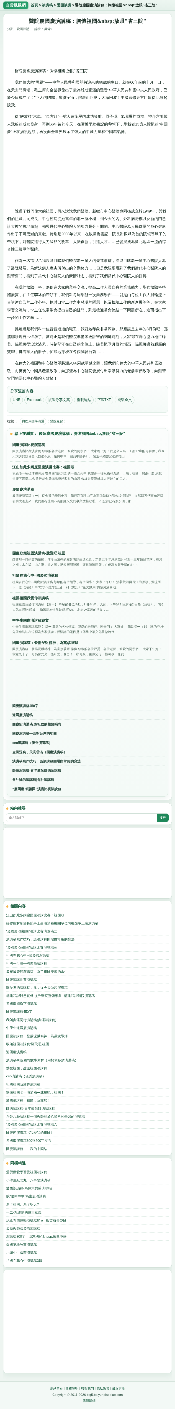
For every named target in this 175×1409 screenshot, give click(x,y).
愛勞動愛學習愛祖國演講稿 (26, 1172)
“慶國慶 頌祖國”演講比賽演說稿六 (31, 1124)
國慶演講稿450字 (25, 706)
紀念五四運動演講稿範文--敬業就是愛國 (36, 1220)
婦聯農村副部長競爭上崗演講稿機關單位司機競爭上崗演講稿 (52, 923)
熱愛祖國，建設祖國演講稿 (26, 1068)
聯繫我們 (87, 1388)
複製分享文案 (59, 400)
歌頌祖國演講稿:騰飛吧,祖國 (27, 1044)
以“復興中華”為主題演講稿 (26, 1196)
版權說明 (72, 1388)
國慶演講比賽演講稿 (21, 979)
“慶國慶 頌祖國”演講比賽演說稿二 (31, 931)
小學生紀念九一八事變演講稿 (28, 1180)
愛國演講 (64, 5)
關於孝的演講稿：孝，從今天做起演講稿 (37, 987)
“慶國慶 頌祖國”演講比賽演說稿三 (31, 947)
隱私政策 (103, 1388)
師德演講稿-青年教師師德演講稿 (36, 770)
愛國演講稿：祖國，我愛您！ (28, 1100)
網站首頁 (56, 1388)
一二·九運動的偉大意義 (23, 1212)
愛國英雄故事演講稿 (21, 1245)
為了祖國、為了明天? (22, 1204)
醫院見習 (56, 421)
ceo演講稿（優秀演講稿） (32, 743)
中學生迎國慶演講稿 (21, 1028)
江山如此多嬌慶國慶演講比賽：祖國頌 (35, 915)
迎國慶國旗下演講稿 (21, 1004)
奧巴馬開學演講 (33, 421)
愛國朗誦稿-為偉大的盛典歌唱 (29, 1188)
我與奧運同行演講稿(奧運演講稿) (31, 1020)
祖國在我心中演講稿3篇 (24, 1261)
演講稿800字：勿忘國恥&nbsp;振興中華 (36, 1236)
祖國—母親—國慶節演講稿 (26, 963)
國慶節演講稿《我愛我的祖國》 (30, 1133)
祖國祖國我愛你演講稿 (23, 1084)
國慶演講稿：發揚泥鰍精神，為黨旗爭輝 (37, 1036)
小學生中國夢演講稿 (21, 1253)
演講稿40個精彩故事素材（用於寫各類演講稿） (42, 1060)
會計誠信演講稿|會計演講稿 (33, 779)
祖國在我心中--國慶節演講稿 (27, 955)
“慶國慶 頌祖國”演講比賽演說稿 (36, 789)
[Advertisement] (87, 52)
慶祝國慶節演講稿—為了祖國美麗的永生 (37, 971)
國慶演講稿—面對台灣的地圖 (34, 733)
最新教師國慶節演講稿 (23, 1228)
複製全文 (124, 400)
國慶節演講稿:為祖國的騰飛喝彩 (36, 724)
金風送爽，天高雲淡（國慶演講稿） (39, 752)
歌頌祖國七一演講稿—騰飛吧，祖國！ (35, 1092)
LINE (16, 400)
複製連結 (84, 400)
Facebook (34, 400)
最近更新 (118, 1388)
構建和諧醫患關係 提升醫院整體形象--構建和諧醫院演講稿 (50, 996)
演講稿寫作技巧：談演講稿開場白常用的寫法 (46, 761)
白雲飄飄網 (87, 1401)
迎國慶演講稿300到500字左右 (28, 1141)
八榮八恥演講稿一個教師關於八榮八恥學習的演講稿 (45, 1116)
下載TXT (104, 400)
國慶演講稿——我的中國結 (26, 1149)
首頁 (34, 5)
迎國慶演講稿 (22, 715)
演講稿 (47, 5)
